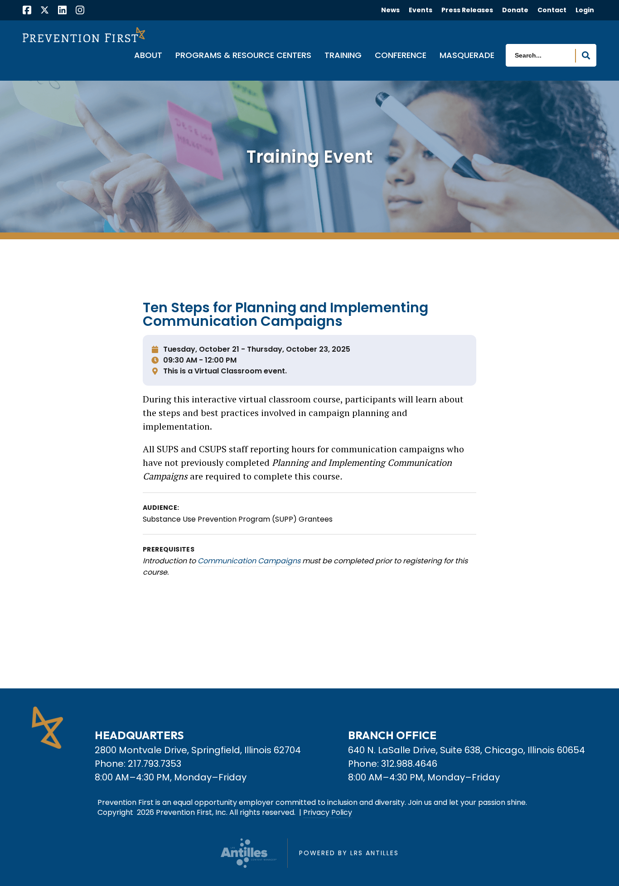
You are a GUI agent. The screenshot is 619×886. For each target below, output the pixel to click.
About (148, 56)
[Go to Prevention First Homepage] (84, 34)
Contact (551, 10)
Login (584, 10)
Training (343, 56)
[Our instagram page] (80, 11)
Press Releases (467, 10)
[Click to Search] (586, 55)
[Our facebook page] (27, 11)
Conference (400, 56)
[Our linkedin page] (62, 11)
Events (420, 10)
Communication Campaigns (249, 561)
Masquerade (467, 56)
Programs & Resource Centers (243, 56)
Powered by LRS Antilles (349, 852)
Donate (515, 10)
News (390, 10)
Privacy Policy (327, 813)
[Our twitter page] (44, 10)
